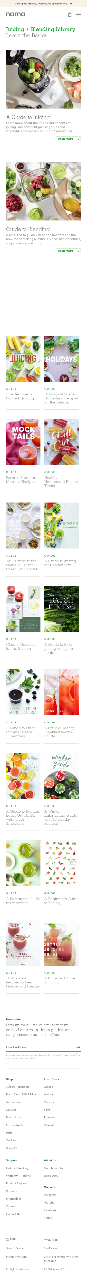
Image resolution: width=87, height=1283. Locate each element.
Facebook (50, 1210)
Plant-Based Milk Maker (21, 1094)
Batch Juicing (14, 1117)
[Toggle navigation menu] (78, 14)
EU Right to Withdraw (18, 1269)
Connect (49, 1187)
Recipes (49, 1102)
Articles (48, 1094)
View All (49, 1125)
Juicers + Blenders (17, 1086)
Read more (65, 139)
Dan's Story (51, 1175)
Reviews (49, 1117)
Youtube (49, 1202)
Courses (11, 1109)
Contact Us (13, 1214)
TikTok (48, 1217)
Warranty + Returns (18, 1175)
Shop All (11, 1148)
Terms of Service (47, 1054)
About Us (50, 1160)
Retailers (11, 1191)
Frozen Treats (14, 1125)
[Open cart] (69, 14)
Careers (11, 1206)
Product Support (16, 1183)
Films (47, 1109)
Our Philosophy (53, 1168)
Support (11, 1160)
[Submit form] (78, 1047)
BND (13, 1239)
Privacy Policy (67, 1054)
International (14, 1198)
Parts (9, 1132)
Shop (9, 1079)
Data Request (51, 1248)
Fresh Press (51, 1079)
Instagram (50, 1194)
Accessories (13, 1102)
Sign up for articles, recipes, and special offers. (41, 3)
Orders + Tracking (17, 1168)
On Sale (11, 1140)
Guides (48, 1086)
